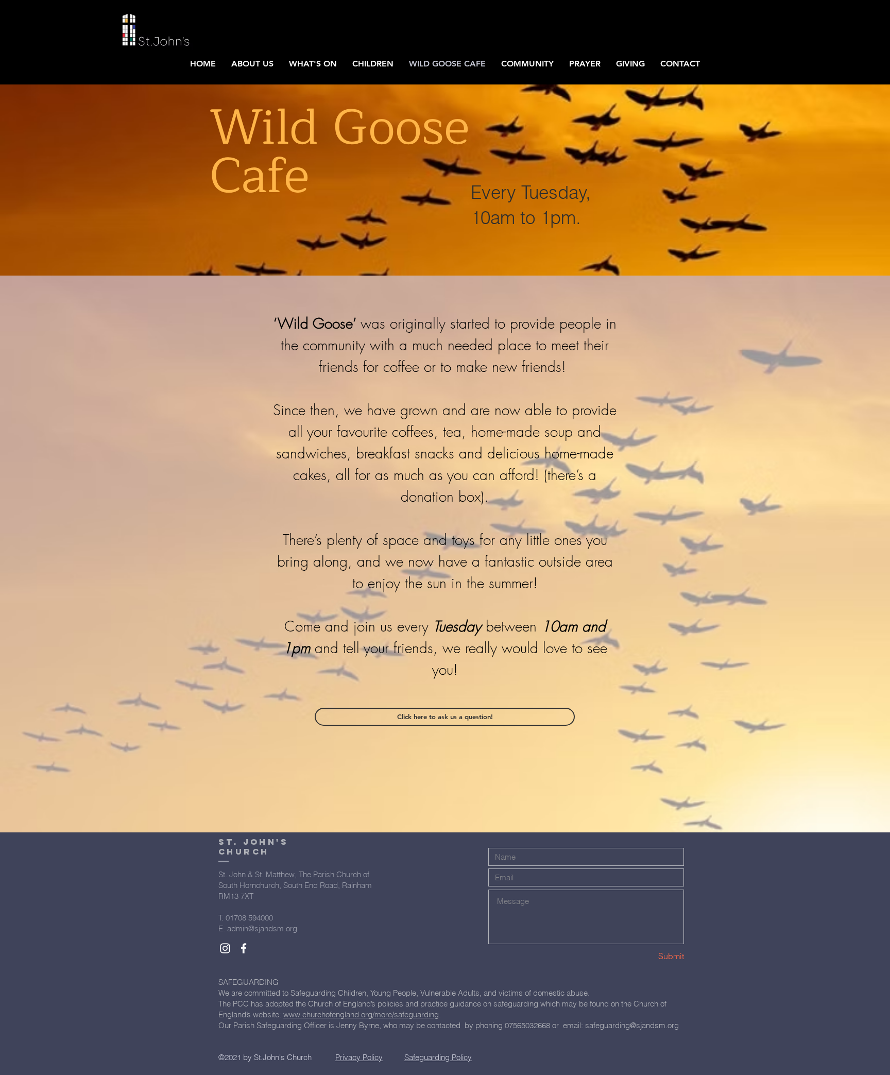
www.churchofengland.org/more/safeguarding (361, 1014)
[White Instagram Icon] (225, 948)
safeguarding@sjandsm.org (632, 1025)
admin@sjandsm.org (262, 928)
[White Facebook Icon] (243, 948)
